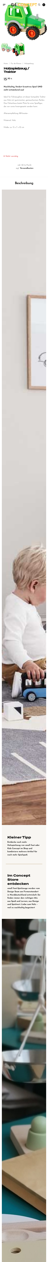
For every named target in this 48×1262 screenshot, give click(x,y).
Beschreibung (24, 183)
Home (6, 63)
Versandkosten (26, 168)
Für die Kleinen (16, 63)
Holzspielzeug (28, 63)
